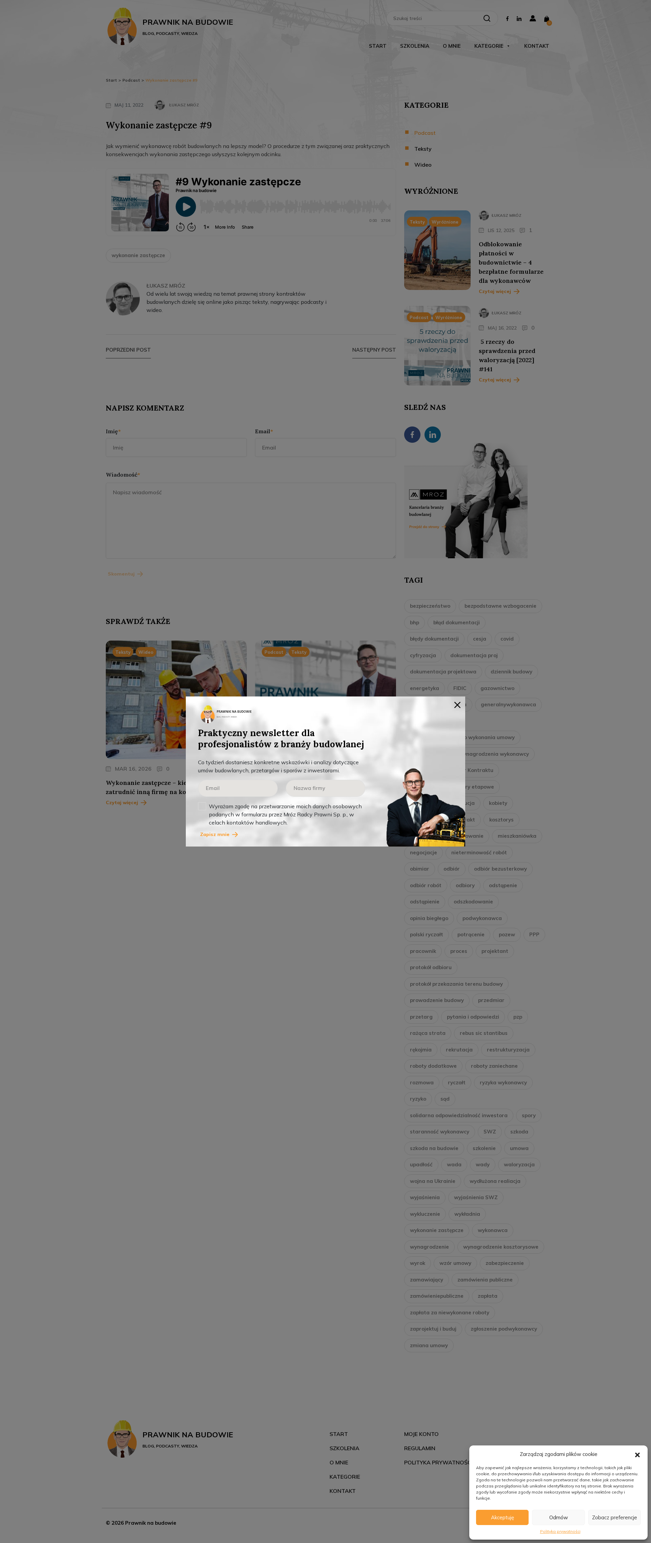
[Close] (457, 704)
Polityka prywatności (560, 1531)
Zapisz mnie (215, 834)
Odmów (558, 1517)
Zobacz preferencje (614, 1517)
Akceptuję (502, 1517)
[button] (637, 1454)
